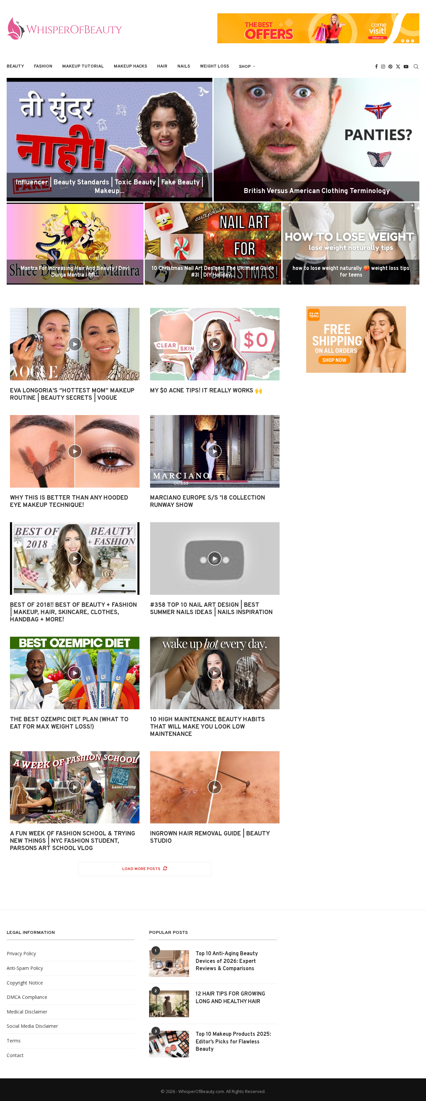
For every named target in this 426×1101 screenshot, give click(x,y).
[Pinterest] (390, 66)
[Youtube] (406, 66)
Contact (15, 1055)
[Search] (416, 66)
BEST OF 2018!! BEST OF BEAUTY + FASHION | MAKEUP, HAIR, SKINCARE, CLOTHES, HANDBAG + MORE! (73, 612)
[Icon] (75, 344)
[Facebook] (376, 66)
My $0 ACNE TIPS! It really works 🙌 (206, 391)
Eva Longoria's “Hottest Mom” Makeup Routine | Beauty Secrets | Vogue (72, 394)
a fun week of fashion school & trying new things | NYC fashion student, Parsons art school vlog (72, 841)
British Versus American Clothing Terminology (317, 191)
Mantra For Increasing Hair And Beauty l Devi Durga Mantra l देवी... (75, 272)
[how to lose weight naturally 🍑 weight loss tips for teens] (351, 244)
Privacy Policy (21, 953)
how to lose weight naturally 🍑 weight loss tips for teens (351, 272)
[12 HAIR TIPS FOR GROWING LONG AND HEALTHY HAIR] (169, 1004)
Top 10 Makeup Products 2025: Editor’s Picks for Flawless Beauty (233, 1042)
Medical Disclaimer (27, 1011)
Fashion (43, 66)
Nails (183, 66)
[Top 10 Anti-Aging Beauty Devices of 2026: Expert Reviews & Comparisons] (169, 963)
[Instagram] (383, 66)
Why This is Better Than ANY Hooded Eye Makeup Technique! (69, 501)
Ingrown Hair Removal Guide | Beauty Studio (210, 837)
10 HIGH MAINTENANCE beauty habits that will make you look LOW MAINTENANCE (207, 727)
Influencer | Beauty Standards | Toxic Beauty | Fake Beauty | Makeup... (109, 187)
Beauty (15, 66)
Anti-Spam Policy (25, 968)
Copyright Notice (25, 983)
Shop (245, 67)
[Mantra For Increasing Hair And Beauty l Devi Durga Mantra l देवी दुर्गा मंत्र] (75, 244)
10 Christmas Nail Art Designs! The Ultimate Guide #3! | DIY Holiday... (213, 272)
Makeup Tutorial (83, 66)
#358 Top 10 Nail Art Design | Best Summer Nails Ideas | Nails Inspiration (211, 608)
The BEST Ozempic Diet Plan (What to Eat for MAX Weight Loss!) (69, 723)
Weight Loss (214, 66)
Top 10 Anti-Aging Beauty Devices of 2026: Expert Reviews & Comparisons (227, 961)
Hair (162, 66)
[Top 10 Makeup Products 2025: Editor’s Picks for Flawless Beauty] (169, 1044)
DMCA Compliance (27, 997)
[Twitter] (398, 66)
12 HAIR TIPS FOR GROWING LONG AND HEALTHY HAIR (230, 998)
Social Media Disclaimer (32, 1026)
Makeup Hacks (130, 66)
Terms (14, 1040)
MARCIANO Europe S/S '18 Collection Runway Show (207, 501)
